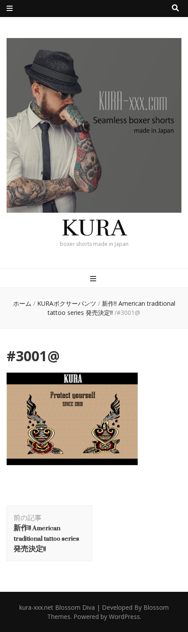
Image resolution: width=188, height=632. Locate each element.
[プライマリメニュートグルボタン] (94, 279)
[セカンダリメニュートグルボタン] (10, 8)
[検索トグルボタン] (175, 8)
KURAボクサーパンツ (66, 303)
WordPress (124, 616)
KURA (94, 227)
